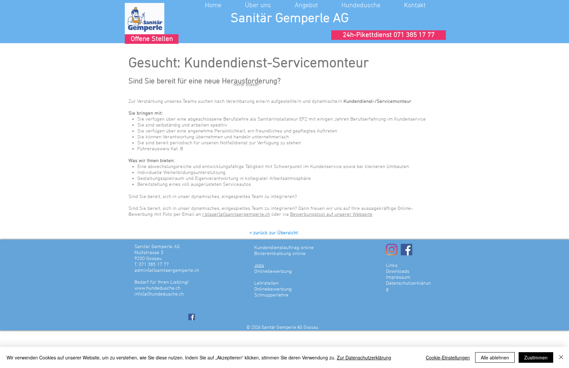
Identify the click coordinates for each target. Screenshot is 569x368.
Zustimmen (536, 357)
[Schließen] (561, 357)
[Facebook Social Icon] (406, 249)
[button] (266, 5)
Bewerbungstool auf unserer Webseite (331, 214)
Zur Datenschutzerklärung (364, 357)
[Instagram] (391, 249)
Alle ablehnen (495, 357)
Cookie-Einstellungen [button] (448, 357)
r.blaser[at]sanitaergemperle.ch (236, 214)
